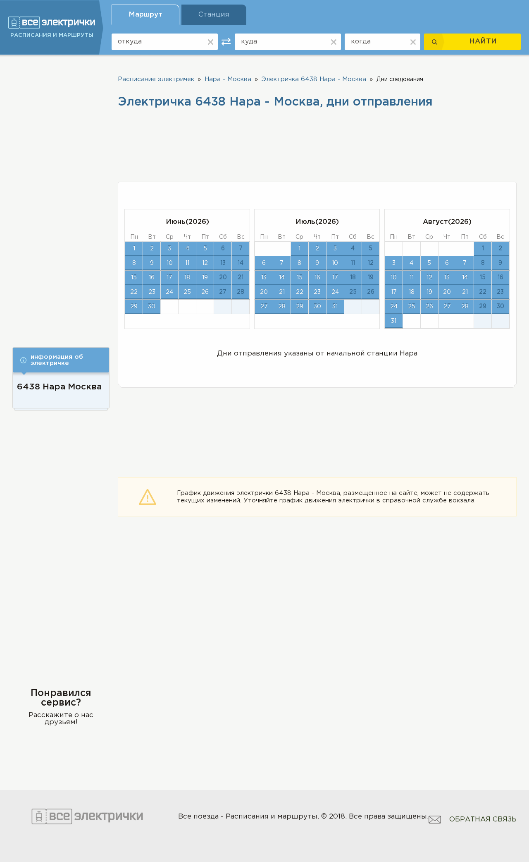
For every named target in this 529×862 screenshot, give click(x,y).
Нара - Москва (228, 79)
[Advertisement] (61, 195)
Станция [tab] (213, 15)
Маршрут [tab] (145, 15)
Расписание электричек (156, 79)
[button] (61, 360)
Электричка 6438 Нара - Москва (314, 79)
